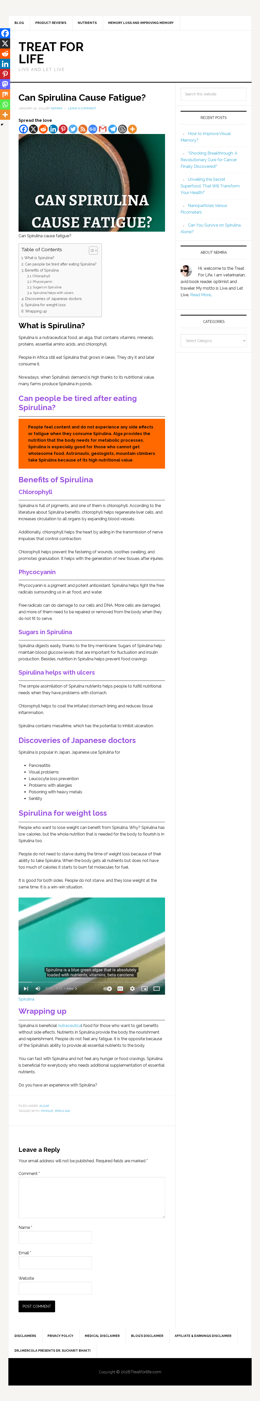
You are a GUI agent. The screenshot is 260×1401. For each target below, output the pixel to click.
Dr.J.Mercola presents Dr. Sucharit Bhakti (52, 1350)
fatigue (47, 1111)
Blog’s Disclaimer (147, 1336)
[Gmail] (102, 129)
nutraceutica (69, 1025)
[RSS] (82, 129)
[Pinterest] (63, 129)
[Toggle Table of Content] (90, 250)
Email (25, 1252)
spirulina (62, 1111)
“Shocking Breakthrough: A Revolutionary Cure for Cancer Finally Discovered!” (209, 160)
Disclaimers (25, 1336)
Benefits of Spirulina (42, 270)
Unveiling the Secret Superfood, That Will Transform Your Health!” (210, 186)
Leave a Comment (82, 108)
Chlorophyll (41, 276)
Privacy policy (60, 1336)
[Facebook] (23, 129)
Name (25, 1227)
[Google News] (92, 129)
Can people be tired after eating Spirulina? (60, 264)
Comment (29, 1173)
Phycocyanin (42, 282)
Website (26, 1278)
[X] (33, 129)
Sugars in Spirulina (47, 287)
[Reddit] (43, 129)
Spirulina (26, 999)
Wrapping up (36, 311)
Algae (44, 1106)
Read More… (201, 294)
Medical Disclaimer (102, 1336)
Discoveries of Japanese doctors (53, 298)
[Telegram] (112, 129)
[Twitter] (73, 129)
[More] (132, 129)
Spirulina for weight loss (45, 305)
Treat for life (51, 53)
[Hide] (2, 125)
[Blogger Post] (122, 129)
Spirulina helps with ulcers (53, 293)
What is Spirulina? (39, 258)
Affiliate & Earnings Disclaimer (203, 1336)
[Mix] (5, 94)
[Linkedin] (53, 129)
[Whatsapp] (5, 104)
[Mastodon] (5, 84)
